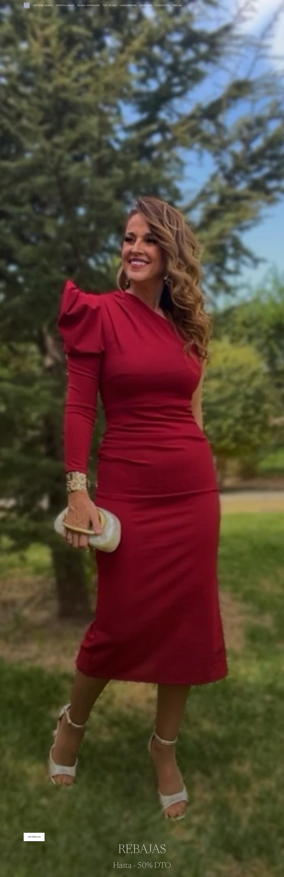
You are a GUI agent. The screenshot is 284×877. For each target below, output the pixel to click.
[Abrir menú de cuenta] (249, 5)
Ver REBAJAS (34, 837)
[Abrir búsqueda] (242, 5)
